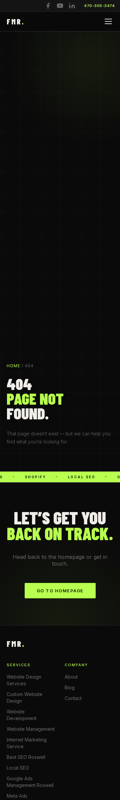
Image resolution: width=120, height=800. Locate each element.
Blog (70, 687)
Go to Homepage (60, 590)
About (71, 677)
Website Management (31, 729)
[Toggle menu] (108, 21)
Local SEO (18, 768)
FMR (16, 21)
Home (13, 365)
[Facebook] (48, 5)
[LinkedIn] (72, 5)
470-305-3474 (99, 5)
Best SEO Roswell (26, 757)
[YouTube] (60, 5)
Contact (73, 698)
